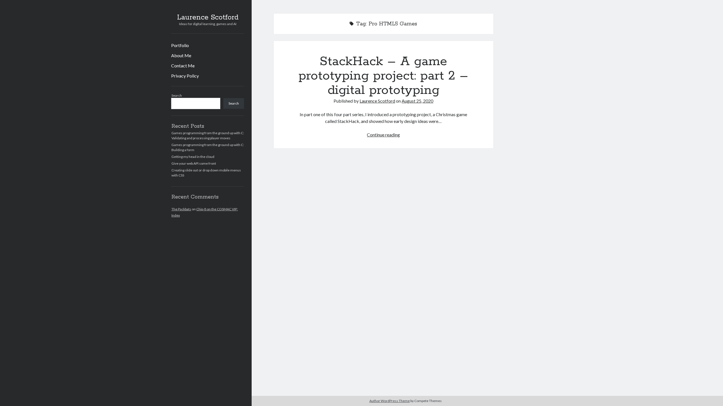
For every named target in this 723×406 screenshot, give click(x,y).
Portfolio (180, 45)
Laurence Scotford (208, 17)
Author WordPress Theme (389, 401)
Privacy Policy (185, 75)
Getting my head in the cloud (192, 157)
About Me (181, 55)
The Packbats (181, 209)
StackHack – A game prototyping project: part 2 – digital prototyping (383, 75)
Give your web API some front (193, 163)
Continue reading (383, 134)
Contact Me (183, 65)
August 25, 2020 (417, 100)
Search (176, 95)
